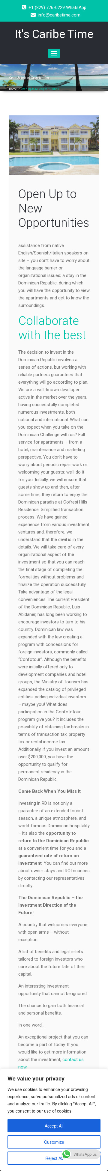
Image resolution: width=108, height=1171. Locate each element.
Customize (54, 1142)
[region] (54, 1119)
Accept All (54, 1126)
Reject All (54, 1158)
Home (13, 89)
